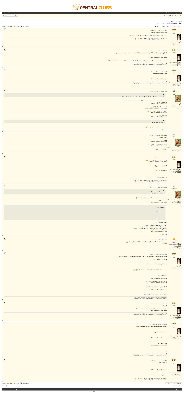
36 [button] (4, 26)
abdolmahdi (174, 23)
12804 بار (173, 43)
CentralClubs (91, 391)
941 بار (173, 246)
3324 (178, 243)
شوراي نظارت (164, 23)
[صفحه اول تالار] (92, 7)
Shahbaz (168, 23)
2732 (178, 41)
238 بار (173, 106)
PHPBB (94, 391)
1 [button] (16, 26)
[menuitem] (174, 13)
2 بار (174, 105)
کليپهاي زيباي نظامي (175, 21)
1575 (178, 103)
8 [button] (14, 26)
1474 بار (173, 247)
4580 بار (173, 44)
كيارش (163, 30)
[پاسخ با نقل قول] (5, 29)
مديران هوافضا (159, 23)
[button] (21, 26)
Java (171, 23)
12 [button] (7, 26)
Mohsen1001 (161, 240)
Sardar (162, 91)
